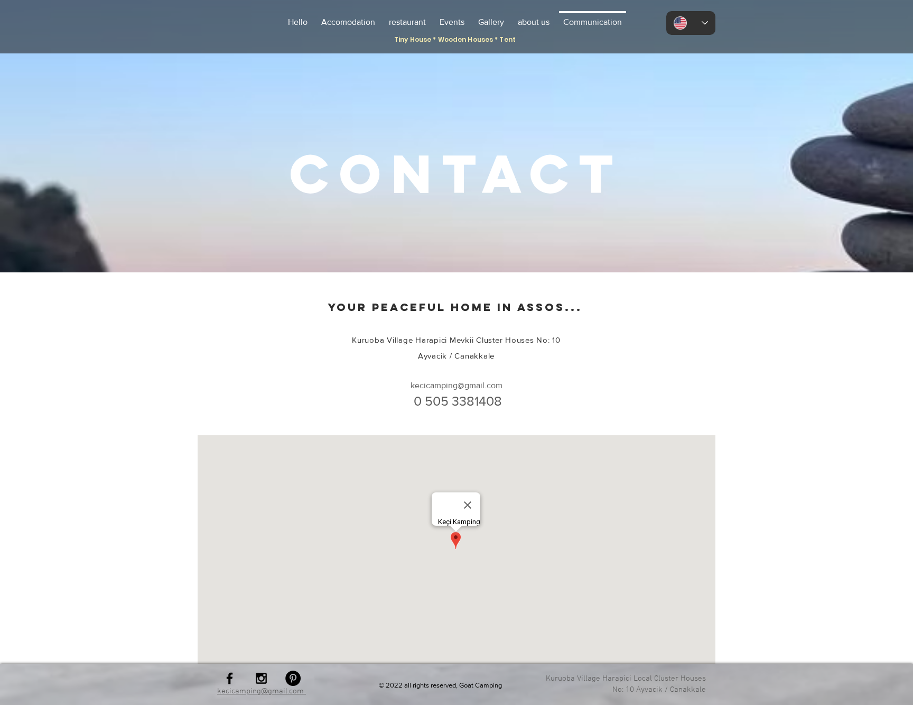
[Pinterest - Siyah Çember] (293, 678)
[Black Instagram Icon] (261, 678)
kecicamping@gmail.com (456, 385)
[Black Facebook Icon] (229, 678)
